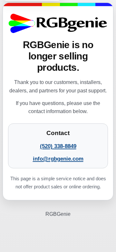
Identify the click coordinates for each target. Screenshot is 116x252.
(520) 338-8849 (58, 146)
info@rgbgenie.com (58, 159)
